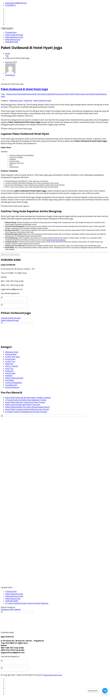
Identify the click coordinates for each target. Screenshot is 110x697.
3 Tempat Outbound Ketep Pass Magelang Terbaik (25, 400)
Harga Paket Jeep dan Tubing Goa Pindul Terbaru (25, 402)
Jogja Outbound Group (53, 675)
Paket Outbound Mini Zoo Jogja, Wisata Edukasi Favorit (27, 407)
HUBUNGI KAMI (11, 42)
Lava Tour (9, 368)
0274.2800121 (10, 5)
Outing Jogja (10, 373)
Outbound (28, 100)
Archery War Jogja (12, 356)
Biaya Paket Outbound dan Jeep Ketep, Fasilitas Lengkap (28, 397)
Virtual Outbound (12, 387)
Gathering (9, 364)
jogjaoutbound (10, 75)
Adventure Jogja (15, 100)
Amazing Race (10, 354)
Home (7, 53)
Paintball (8, 375)
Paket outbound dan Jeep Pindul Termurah (22, 404)
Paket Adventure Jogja (14, 37)
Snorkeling (9, 380)
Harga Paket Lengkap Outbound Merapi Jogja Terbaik (27, 409)
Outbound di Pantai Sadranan (55, 240)
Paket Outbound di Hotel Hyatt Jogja (24, 89)
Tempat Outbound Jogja (10, 318)
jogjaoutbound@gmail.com (16, 3)
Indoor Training (11, 366)
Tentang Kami (11, 32)
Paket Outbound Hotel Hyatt (61, 94)
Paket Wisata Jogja (12, 39)
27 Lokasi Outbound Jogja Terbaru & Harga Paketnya (26, 603)
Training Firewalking (13, 382)
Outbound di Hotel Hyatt (16, 94)
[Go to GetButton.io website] (104, 694)
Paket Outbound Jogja (14, 35)
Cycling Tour (10, 361)
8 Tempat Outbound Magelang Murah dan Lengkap (26, 411)
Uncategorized (11, 385)
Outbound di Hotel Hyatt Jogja (38, 94)
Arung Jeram (10, 359)
